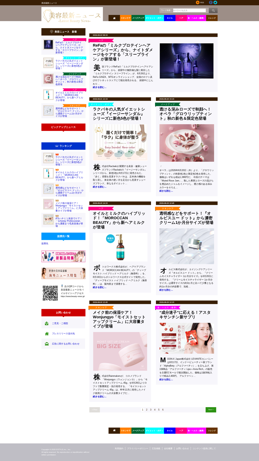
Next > (210, 410)
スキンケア (126, 18)
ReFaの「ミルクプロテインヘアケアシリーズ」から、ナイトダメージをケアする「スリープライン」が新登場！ (69, 47)
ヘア (181, 18)
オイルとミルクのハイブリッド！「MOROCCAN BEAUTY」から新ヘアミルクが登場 (69, 96)
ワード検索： (166, 10)
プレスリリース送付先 (63, 333)
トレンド (212, 18)
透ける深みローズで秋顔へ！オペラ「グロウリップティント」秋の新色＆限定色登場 (69, 80)
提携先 (44, 243)
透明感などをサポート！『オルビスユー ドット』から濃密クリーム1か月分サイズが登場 (70, 112)
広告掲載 (156, 448)
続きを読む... (99, 87)
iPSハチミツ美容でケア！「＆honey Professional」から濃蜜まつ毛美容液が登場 (69, 222)
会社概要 (168, 448)
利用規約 (119, 448)
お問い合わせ (182, 448)
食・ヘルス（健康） (196, 18)
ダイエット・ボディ (154, 18)
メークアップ (138, 18)
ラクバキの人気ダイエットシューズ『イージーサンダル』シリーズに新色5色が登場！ (69, 64)
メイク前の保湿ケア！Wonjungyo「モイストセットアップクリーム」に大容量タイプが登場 (69, 207)
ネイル (170, 18)
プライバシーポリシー (137, 448)
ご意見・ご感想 (60, 323)
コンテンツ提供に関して (204, 448)
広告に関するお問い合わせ (65, 343)
